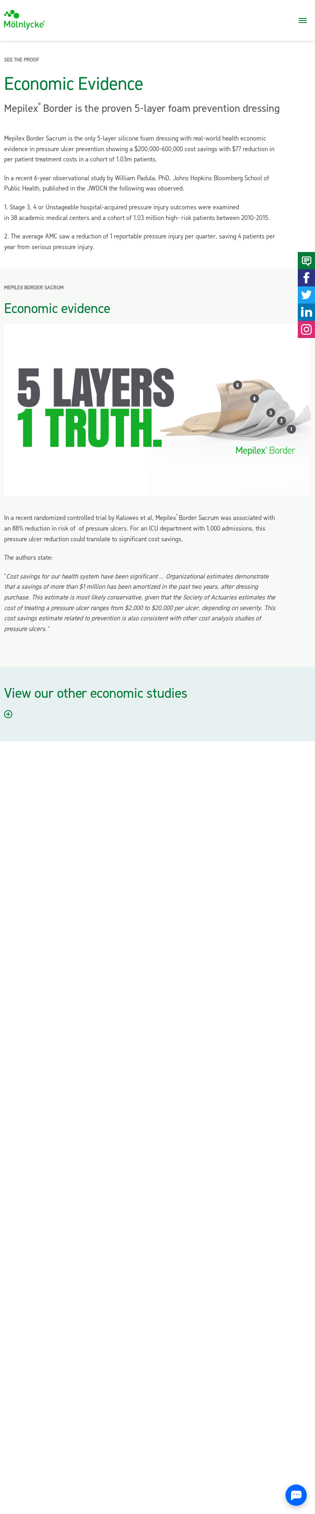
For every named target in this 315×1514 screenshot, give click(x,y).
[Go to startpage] (24, 20)
